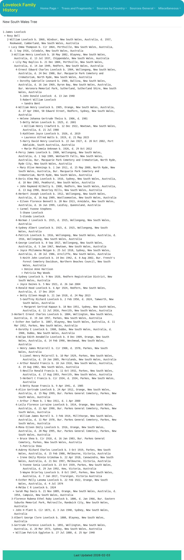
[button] (49, 8)
